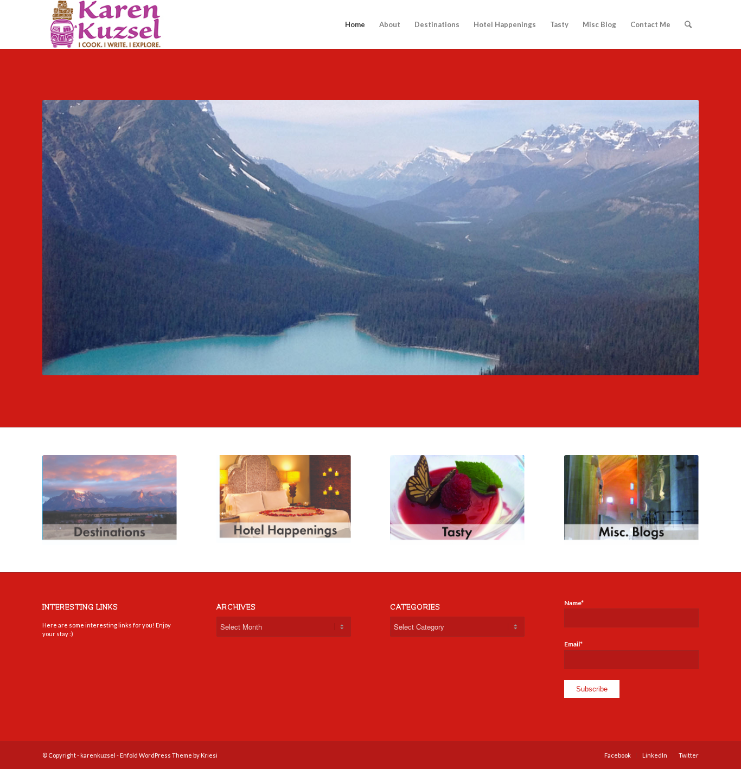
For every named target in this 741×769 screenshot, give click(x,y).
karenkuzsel (98, 755)
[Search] (688, 24)
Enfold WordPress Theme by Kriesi (169, 755)
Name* (574, 603)
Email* (573, 644)
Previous (66, 237)
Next (674, 237)
